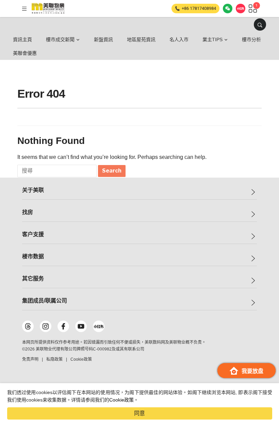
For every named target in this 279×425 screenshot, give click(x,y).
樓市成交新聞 (60, 39)
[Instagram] (45, 326)
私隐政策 (54, 359)
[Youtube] (81, 326)
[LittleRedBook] (98, 326)
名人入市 (178, 39)
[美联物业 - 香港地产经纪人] (48, 8)
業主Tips (212, 39)
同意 (139, 413)
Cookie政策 (121, 400)
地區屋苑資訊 (141, 39)
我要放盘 (252, 371)
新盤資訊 (103, 39)
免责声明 (30, 359)
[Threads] (28, 326)
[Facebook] (63, 326)
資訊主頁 (22, 39)
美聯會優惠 (25, 53)
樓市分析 (251, 39)
